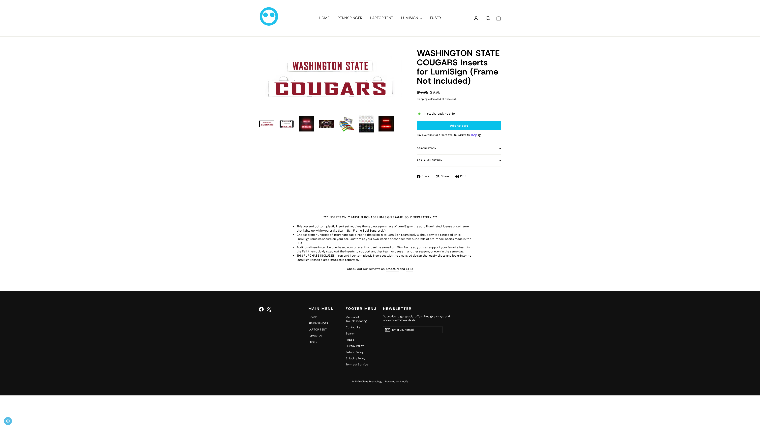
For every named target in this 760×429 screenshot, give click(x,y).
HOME (324, 18)
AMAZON (392, 269)
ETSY (409, 269)
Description (427, 148)
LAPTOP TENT (381, 18)
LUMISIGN (410, 18)
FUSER (435, 18)
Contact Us (353, 327)
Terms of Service (357, 365)
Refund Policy (354, 352)
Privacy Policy (355, 346)
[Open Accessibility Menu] (8, 421)
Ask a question (430, 160)
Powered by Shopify (396, 381)
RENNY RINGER (350, 18)
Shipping (422, 99)
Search (350, 334)
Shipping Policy (355, 358)
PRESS (350, 340)
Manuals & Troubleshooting (356, 319)
